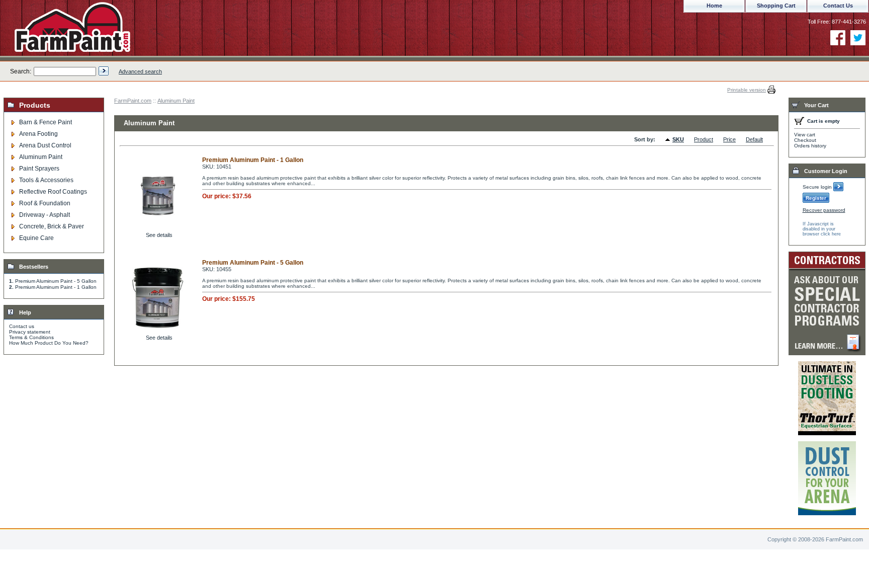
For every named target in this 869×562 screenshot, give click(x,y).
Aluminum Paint (176, 101)
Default (754, 139)
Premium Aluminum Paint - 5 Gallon (56, 281)
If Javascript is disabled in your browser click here (822, 228)
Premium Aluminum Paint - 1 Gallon (56, 287)
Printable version (746, 90)
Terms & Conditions (31, 337)
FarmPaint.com (132, 101)
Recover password (824, 210)
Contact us (21, 326)
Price (729, 139)
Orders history (810, 145)
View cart (804, 134)
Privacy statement (29, 332)
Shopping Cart (776, 6)
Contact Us (838, 6)
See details (159, 235)
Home (714, 6)
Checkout (805, 140)
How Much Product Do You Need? (49, 343)
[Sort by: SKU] (668, 140)
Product (703, 139)
